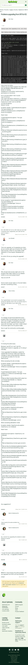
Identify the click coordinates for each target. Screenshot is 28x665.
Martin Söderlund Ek (14, 513)
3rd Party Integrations (14, 662)
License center (5, 610)
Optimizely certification (5, 607)
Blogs (16, 608)
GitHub (4, 629)
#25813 (3, 259)
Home (1, 9)
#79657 (3, 577)
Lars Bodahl (11, 238)
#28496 (3, 559)
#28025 (3, 524)
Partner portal (5, 622)
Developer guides (6, 624)
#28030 (3, 540)
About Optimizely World (14, 655)
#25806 (3, 234)
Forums (6, 9)
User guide (4, 626)
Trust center (14, 659)
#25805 (3, 217)
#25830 (3, 304)
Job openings (5, 609)
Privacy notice (14, 656)
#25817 (3, 287)
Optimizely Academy (7, 631)
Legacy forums (13, 9)
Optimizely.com (6, 604)
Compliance (14, 661)
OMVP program (19, 604)
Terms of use (14, 658)
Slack (16, 609)
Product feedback (19, 611)
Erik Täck (11, 19)
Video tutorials (5, 627)
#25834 (3, 330)
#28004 (3, 509)
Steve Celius (12, 290)
